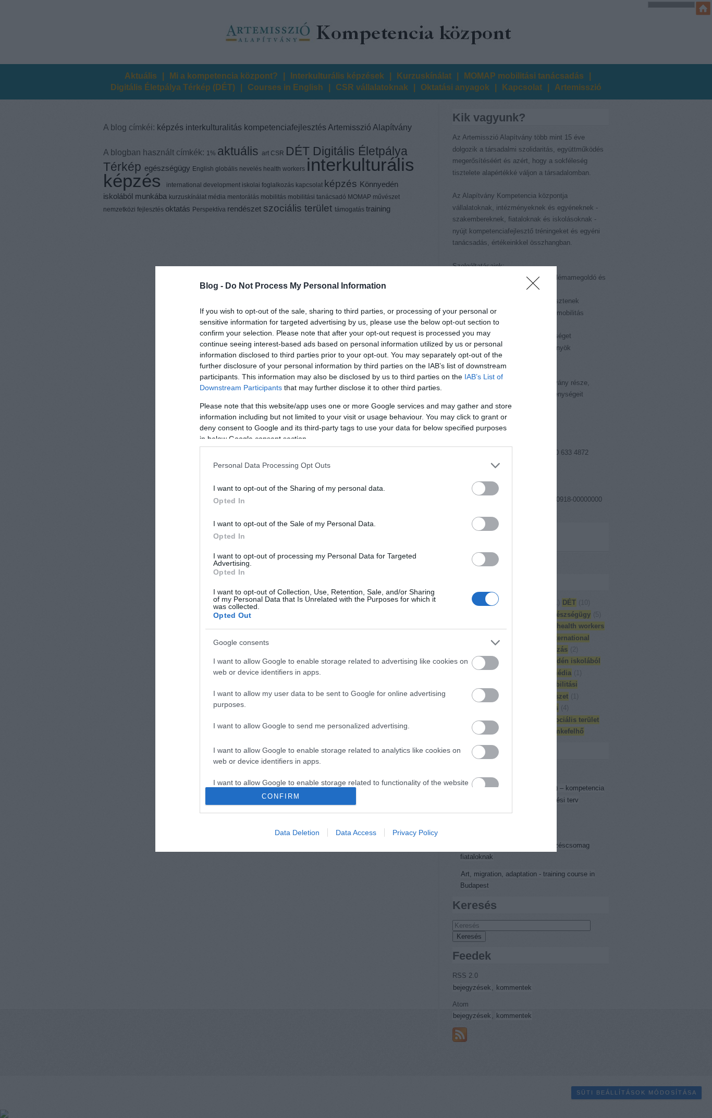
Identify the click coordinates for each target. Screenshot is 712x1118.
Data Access (356, 832)
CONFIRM (281, 796)
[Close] (536, 286)
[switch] (485, 488)
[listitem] (356, 465)
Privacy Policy (415, 832)
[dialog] (356, 559)
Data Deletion (297, 832)
